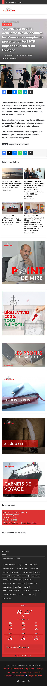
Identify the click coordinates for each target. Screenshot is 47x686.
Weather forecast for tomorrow (17, 647)
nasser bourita (9, 583)
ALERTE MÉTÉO (9, 565)
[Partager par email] (30, 92)
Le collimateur (9, 55)
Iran (26, 576)
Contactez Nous (25, 672)
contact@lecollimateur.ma (17, 512)
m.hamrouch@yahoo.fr (11, 515)
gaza (16, 576)
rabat (18, 587)
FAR (38, 572)
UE (22, 594)
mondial (18, 579)
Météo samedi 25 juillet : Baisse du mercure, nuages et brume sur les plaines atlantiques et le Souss (12, 185)
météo (29, 579)
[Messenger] (14, 92)
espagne (11, 144)
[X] (9, 92)
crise (6, 572)
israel (35, 576)
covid (34, 568)
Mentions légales (12, 672)
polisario (7, 587)
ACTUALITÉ (7, 25)
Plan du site (37, 672)
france (6, 576)
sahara (35, 591)
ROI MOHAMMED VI (11, 591)
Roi (27, 587)
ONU (21, 583)
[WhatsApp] (20, 92)
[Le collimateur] (9, 9)
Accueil (6, 669)
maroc (18, 144)
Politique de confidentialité (14, 676)
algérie (23, 565)
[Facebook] (4, 92)
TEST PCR (25, 144)
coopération (22, 568)
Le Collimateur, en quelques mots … (23, 669)
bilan (33, 565)
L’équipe (40, 669)
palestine (32, 583)
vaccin (7, 598)
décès (16, 572)
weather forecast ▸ (23, 656)
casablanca (8, 568)
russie (25, 591)
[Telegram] (25, 92)
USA (31, 594)
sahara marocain (10, 594)
